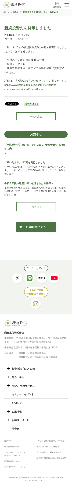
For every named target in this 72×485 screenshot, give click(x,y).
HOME (4, 12)
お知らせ (14, 12)
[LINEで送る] (31, 104)
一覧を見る (36, 207)
